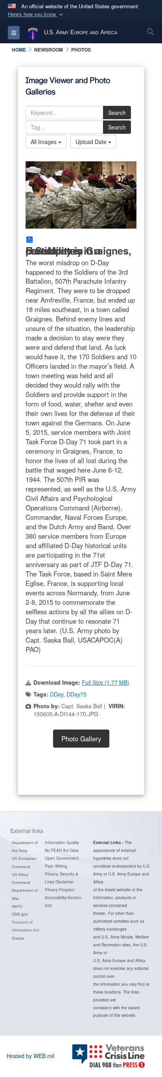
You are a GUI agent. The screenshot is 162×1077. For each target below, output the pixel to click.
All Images (44, 142)
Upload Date (91, 142)
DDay (56, 694)
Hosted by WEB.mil (30, 1056)
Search (117, 112)
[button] (36, 14)
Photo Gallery (81, 738)
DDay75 (76, 694)
